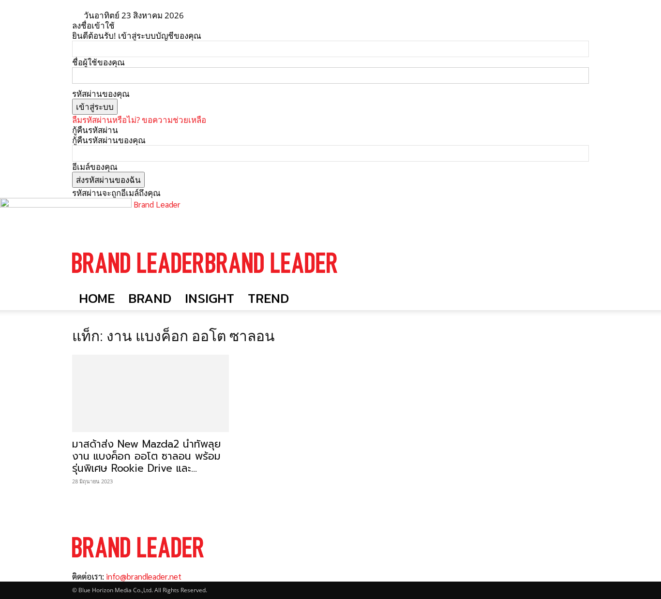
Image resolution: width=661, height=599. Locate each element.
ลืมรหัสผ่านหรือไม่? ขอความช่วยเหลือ (139, 119)
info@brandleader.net (143, 576)
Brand (149, 298)
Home (97, 298)
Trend (268, 298)
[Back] (222, 15)
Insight (209, 298)
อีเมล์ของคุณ (95, 166)
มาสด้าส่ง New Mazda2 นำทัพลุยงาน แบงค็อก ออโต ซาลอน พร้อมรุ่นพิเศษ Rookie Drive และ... (146, 456)
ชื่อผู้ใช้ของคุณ (98, 62)
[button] (577, 253)
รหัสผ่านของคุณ (101, 93)
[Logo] (139, 281)
